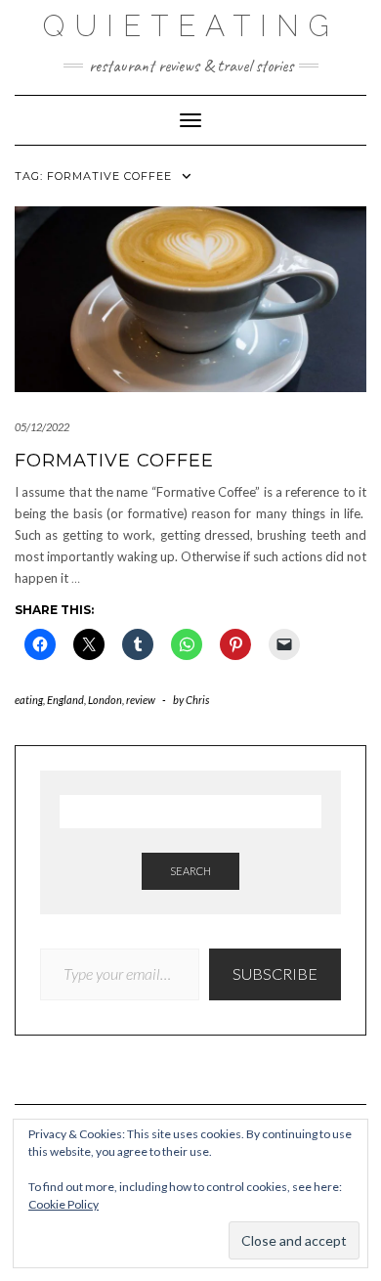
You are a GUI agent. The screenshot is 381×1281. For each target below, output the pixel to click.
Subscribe (275, 973)
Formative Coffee (114, 460)
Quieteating (191, 26)
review (140, 699)
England (65, 699)
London (105, 699)
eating (29, 699)
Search (190, 870)
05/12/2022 (42, 426)
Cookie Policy (63, 1204)
